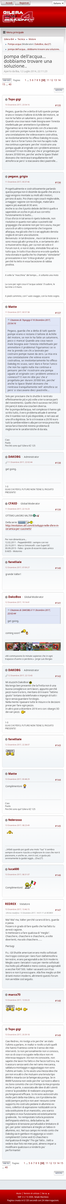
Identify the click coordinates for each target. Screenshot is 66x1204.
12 (51, 80)
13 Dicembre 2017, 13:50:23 (17, 1000)
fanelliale (14, 562)
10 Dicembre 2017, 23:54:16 (17, 104)
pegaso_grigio (18, 176)
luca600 (13, 869)
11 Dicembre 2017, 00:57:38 (17, 312)
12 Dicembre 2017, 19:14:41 (17, 602)
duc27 (47, 44)
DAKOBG (14, 457)
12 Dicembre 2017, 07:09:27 (17, 567)
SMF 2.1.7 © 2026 (25, 1197)
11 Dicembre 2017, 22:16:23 (17, 508)
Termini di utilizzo (32, 1193)
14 (59, 80)
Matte (12, 307)
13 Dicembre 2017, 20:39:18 (17, 1034)
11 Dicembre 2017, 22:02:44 (20, 462)
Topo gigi (14, 99)
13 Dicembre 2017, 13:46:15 (17, 909)
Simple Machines (41, 1197)
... (28, 80)
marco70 (14, 995)
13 (55, 80)
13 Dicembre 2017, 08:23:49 (17, 825)
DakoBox (38, 44)
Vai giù (6, 80)
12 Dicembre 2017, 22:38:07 (17, 744)
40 (10, 84)
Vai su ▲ (46, 1193)
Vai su (6, 1163)
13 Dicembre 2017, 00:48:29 (17, 779)
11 (48, 80)
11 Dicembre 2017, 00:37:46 (17, 181)
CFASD (12, 503)
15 (3, 84)
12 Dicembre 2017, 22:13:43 (20, 675)
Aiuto (18, 1193)
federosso (15, 820)
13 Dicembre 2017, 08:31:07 (17, 874)
